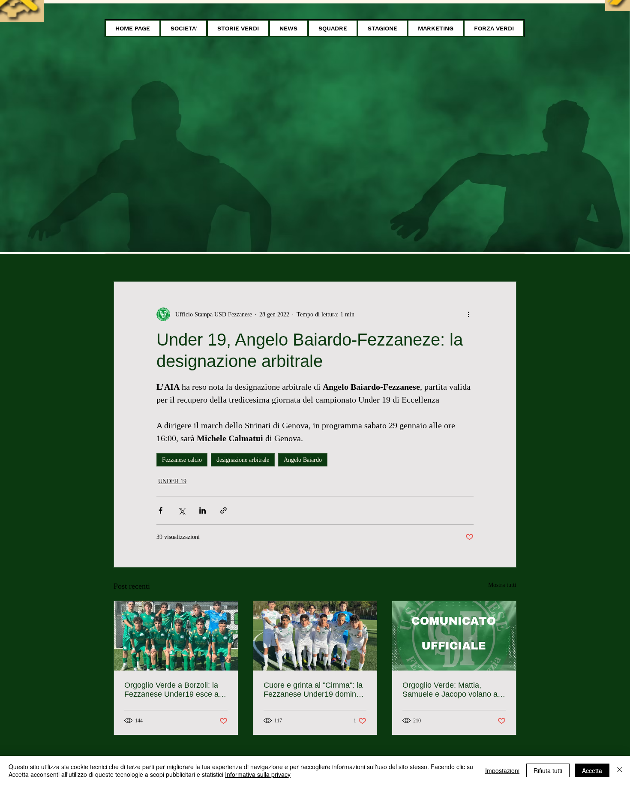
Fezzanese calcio (182, 460)
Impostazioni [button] (502, 770)
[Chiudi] (620, 770)
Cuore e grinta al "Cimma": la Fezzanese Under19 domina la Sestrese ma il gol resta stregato (313, 690)
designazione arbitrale (242, 460)
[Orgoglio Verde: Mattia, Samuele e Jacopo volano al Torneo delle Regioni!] (454, 636)
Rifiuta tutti (548, 770)
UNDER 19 (172, 481)
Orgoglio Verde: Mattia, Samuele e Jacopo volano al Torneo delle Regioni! (450, 690)
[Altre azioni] (468, 314)
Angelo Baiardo (303, 460)
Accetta (592, 770)
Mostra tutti (502, 585)
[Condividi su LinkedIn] (202, 510)
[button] (183, 28)
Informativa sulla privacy (258, 774)
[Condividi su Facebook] (160, 510)
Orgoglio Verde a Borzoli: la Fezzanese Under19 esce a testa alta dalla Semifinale (171, 690)
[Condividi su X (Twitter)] (181, 510)
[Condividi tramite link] (223, 510)
